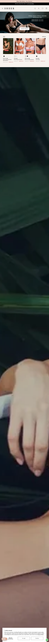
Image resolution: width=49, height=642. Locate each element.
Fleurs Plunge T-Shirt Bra (18, 59)
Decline (37, 638)
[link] (38, 8)
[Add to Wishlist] (11, 39)
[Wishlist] (42, 8)
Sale (4, 36)
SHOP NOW (24, 28)
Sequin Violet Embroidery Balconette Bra (7, 60)
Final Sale (24, 1)
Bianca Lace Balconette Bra (29, 59)
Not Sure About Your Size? (24, 3)
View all (44, 36)
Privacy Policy (41, 634)
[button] (2, 8)
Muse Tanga (38, 59)
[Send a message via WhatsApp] (46, 639)
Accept (23, 638)
